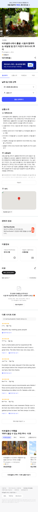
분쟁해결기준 (24, 490)
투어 (15, 437)
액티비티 (22, 437)
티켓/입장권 (7, 437)
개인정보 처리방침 (27, 488)
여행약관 (16, 490)
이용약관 (4, 488)
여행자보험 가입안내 (7, 490)
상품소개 (14, 75)
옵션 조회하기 (19, 99)
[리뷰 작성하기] (35, 268)
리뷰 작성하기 (19, 304)
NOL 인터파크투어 (8, 272)
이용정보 (24, 75)
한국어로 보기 (8, 332)
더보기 (19, 182)
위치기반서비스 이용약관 (15, 488)
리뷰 (33, 75)
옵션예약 (5, 75)
